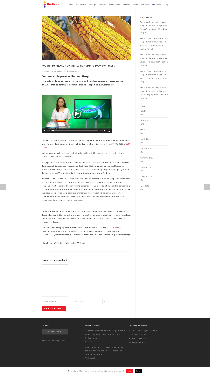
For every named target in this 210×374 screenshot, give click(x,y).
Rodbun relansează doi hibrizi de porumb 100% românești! (79, 65)
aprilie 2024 (145, 139)
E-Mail (82, 243)
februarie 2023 (146, 158)
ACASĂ (70, 5)
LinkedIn (71, 243)
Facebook (47, 243)
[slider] (75, 130)
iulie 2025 (144, 111)
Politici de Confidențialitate (53, 340)
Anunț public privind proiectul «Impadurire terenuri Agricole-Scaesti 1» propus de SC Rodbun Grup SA (154, 60)
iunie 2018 (144, 186)
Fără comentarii (72, 71)
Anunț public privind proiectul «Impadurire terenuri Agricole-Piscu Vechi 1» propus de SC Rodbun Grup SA (153, 43)
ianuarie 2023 (146, 167)
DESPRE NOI (81, 5)
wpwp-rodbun (57, 71)
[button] (76, 113)
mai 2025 (144, 129)
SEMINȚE (92, 5)
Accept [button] (130, 371)
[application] (77, 114)
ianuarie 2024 (146, 148)
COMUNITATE (114, 5)
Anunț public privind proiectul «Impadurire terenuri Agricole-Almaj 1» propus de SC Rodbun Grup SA (153, 76)
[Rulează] (44, 131)
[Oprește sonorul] (105, 131)
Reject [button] (138, 371)
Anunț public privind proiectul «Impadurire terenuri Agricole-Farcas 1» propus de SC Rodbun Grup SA (153, 27)
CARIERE (126, 5)
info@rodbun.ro (139, 342)
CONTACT (145, 5)
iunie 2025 (144, 120)
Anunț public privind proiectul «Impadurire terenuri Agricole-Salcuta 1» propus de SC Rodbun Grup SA (154, 92)
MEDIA (135, 5)
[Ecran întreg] (109, 131)
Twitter (59, 243)
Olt (45, 147)
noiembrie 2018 (147, 176)
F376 (127, 144)
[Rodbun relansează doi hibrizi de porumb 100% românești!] (86, 38)
